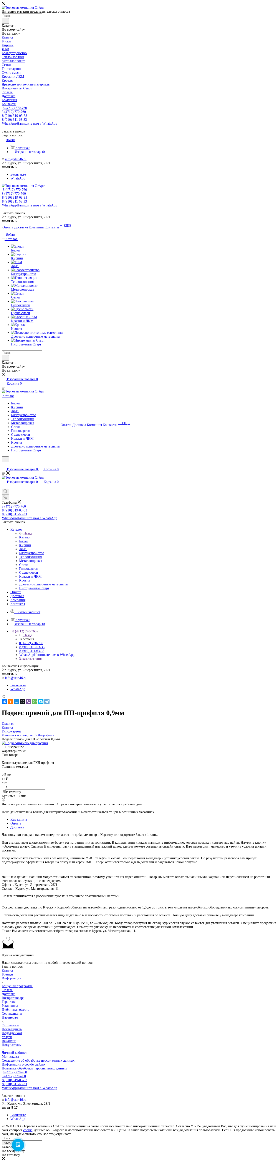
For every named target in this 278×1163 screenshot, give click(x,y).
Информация (11, 978)
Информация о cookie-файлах (23, 1064)
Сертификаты (12, 1013)
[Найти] (5, 21)
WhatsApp (29, 123)
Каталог (25, 537)
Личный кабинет (14, 1052)
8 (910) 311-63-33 (14, 119)
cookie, (28, 1130)
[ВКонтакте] (4, 701)
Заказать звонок (31, 658)
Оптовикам (10, 1025)
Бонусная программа (17, 986)
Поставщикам (12, 1029)
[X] (22, 701)
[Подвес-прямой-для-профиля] (25, 743)
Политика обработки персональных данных (34, 1068)
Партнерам (10, 1017)
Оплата (15, 823)
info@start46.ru (15, 159)
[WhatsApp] (34, 701)
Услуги (7, 1037)
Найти (7, 1143)
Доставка (17, 827)
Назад (27, 533)
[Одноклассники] (10, 701)
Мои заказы (10, 1056)
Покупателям (12, 1045)
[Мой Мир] (16, 701)
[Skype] (40, 701)
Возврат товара (13, 998)
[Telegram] (47, 701)
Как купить (18, 819)
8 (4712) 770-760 (15, 108)
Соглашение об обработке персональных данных (38, 1060)
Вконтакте (18, 174)
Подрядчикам (12, 1033)
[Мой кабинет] (4, 465)
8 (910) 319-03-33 (14, 115)
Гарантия (8, 1002)
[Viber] (28, 701)
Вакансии (9, 1041)
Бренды (7, 974)
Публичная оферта (15, 1009)
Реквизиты (10, 1005)
